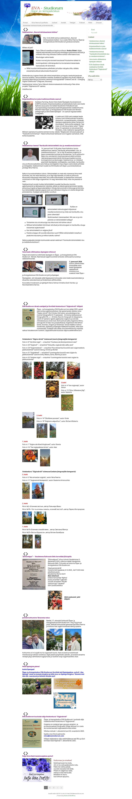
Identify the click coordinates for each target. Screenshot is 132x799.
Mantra (66, 795)
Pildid (90, 23)
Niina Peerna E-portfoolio (40, 23)
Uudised (54, 23)
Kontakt (63, 23)
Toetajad (72, 23)
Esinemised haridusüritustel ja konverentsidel (38, 25)
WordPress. (72, 795)
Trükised (82, 23)
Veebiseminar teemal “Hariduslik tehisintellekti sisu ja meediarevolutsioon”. (99, 54)
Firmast (25, 23)
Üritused (99, 23)
